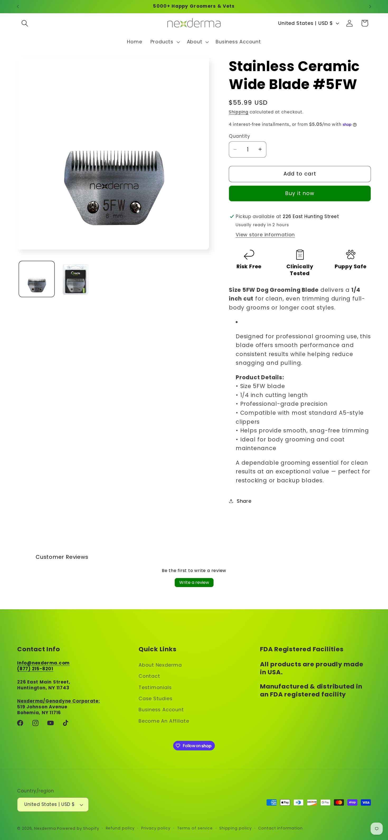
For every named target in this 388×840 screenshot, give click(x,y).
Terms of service (195, 828)
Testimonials (155, 687)
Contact (149, 675)
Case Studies (155, 698)
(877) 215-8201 (35, 668)
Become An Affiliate (164, 720)
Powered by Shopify (78, 828)
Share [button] (244, 501)
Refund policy (120, 828)
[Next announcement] (370, 6)
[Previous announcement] (18, 6)
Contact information (280, 828)
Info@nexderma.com (43, 662)
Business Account (161, 709)
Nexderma (45, 828)
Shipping (238, 112)
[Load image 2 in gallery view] (75, 279)
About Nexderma (160, 664)
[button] (24, 23)
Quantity (239, 136)
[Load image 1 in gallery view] (36, 279)
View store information (265, 234)
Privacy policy (156, 828)
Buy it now (300, 193)
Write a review (194, 582)
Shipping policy (235, 828)
